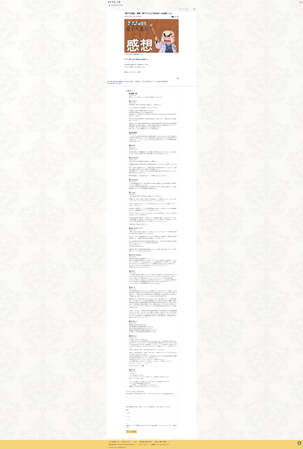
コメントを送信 (131, 431)
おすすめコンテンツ (126, 441)
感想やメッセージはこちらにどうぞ (160, 444)
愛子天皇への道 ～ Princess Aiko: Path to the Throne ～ (122, 444)
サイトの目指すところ (114, 441)
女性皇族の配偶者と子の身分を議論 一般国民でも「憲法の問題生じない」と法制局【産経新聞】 (140, 81)
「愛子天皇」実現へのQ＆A (145, 441)
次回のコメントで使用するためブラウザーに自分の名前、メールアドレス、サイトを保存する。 (151, 426)
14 (175, 17)
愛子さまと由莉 (117, 83)
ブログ (135, 441)
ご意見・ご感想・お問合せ (160, 441)
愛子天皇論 (138, 16)
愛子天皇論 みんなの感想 (117, 5)
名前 (127, 410)
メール (128, 416)
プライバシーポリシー (143, 444)
